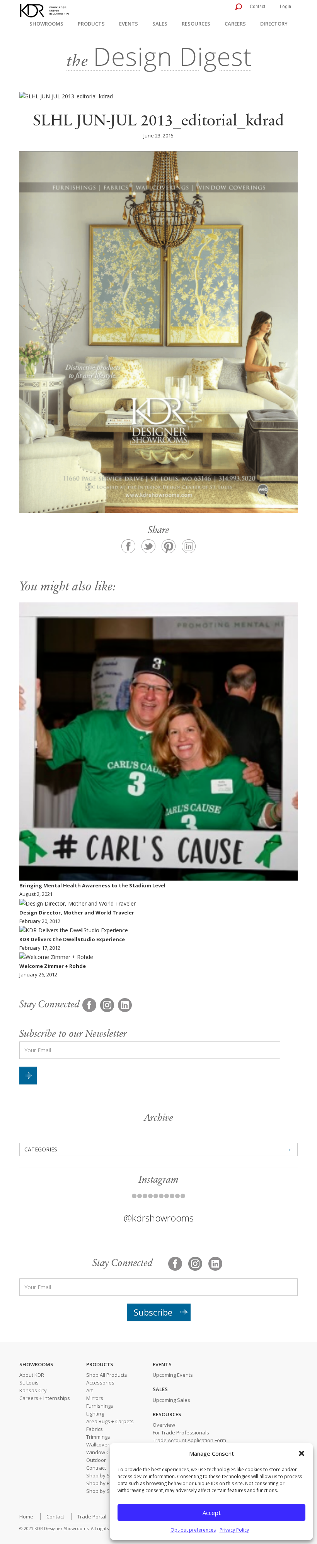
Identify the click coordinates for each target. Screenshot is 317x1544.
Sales (159, 23)
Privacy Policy (234, 1530)
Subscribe (153, 1312)
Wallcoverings (102, 1444)
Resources (196, 23)
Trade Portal (91, 1516)
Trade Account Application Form (189, 1440)
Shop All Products (106, 1374)
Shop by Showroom (109, 1475)
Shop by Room (103, 1483)
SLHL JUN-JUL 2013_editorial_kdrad (158, 122)
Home (26, 1516)
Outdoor (96, 1460)
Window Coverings (108, 1452)
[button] (301, 1453)
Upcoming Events (173, 1374)
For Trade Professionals (181, 1432)
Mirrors (94, 1398)
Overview (164, 1424)
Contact (258, 6)
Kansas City (33, 1390)
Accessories (100, 1382)
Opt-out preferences (193, 1530)
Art (89, 1390)
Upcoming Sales (171, 1399)
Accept (212, 1513)
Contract (96, 1467)
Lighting (95, 1413)
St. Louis (29, 1382)
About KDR (31, 1374)
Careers (235, 23)
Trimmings (98, 1436)
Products (91, 23)
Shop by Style (102, 1490)
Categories (40, 1149)
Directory (274, 23)
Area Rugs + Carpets (110, 1421)
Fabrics (94, 1429)
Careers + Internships (44, 1398)
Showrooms (46, 23)
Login (285, 6)
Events (128, 23)
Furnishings (99, 1405)
